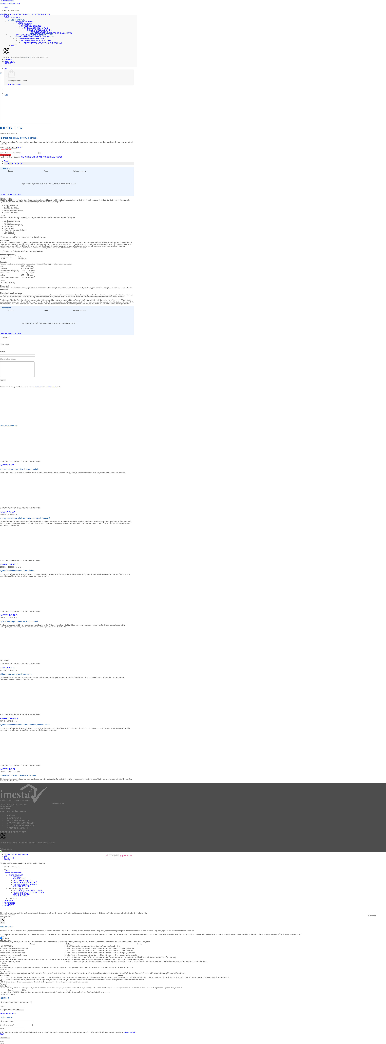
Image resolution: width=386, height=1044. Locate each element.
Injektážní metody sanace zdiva (27, 890)
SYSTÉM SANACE (16, 875)
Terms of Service (51, 387)
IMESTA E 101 (7, 465)
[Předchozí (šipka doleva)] (1, 1043)
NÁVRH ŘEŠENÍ (14, 818)
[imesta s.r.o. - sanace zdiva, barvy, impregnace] (10, 4)
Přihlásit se (20, 1010)
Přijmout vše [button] (371, 916)
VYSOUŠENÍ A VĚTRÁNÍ (17, 828)
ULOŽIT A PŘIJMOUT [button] (8, 994)
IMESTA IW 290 (7, 511)
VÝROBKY (8, 59)
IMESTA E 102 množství (11, 153)
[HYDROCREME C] (12, 557)
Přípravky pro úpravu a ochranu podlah (43, 43)
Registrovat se (5, 1037)
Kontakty (7, 860)
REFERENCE (9, 903)
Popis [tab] (6, 161)
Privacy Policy (38, 387)
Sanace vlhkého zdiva (12, 18)
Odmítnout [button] (11, 915)
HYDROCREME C (9, 564)
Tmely (13, 45)
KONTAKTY (8, 63)
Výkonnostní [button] (4, 969)
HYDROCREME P (9, 718)
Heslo (2, 1006)
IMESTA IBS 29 (7, 667)
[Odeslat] (5, 869)
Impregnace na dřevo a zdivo (37, 41)
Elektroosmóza (20, 896)
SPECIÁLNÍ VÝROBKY (30, 38)
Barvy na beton (25, 24)
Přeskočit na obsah (7, 1)
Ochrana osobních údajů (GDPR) (16, 854)
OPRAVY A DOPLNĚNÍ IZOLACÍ (20, 823)
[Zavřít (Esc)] (1, 1041)
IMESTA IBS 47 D (8, 615)
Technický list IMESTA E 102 (10, 194)
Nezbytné (5, 938)
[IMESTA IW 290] (12, 504)
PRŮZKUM (11, 816)
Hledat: (6, 10)
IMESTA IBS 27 (7, 769)
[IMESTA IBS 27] (12, 762)
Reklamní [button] (3, 984)
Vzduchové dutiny (21, 894)
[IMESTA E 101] (12, 458)
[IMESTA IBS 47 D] (12, 608)
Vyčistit (19, 147)
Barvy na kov (33, 28)
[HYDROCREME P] (12, 711)
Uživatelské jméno (7, 1021)
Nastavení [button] (3, 915)
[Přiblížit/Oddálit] (3, 1041)
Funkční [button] (3, 964)
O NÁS (6, 16)
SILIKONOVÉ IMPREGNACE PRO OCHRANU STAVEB (29, 14)
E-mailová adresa (7, 1025)
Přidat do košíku (5, 155)
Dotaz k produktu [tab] (14, 163)
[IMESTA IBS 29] (12, 658)
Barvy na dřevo (31, 26)
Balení (2, 147)
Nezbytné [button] (3, 936)
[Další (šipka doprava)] (3, 1043)
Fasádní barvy (36, 31)
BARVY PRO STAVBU (24, 22)
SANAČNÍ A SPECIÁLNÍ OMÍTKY (39, 30)
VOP (5, 856)
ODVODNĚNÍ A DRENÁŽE (18, 821)
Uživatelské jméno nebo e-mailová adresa (15, 1002)
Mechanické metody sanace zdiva (28, 892)
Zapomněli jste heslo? (8, 1013)
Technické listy (9, 858)
